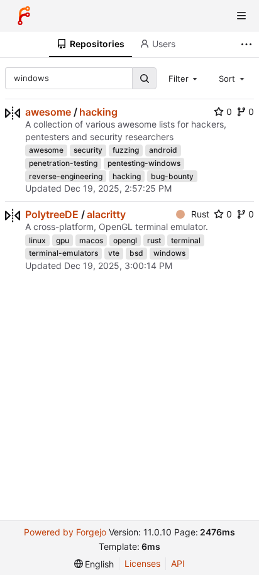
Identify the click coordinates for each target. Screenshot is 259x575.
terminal (186, 240)
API (178, 563)
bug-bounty (172, 176)
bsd (136, 253)
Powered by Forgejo (65, 532)
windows (169, 253)
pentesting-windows (143, 163)
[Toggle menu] (241, 15)
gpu (62, 240)
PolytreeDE (52, 214)
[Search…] (144, 78)
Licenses (142, 563)
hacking (98, 112)
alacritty (106, 214)
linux (37, 240)
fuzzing (126, 150)
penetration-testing (63, 163)
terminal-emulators (63, 253)
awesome (48, 112)
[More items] (248, 44)
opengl (125, 240)
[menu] (94, 564)
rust (154, 240)
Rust (200, 214)
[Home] (23, 15)
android (163, 150)
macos (91, 240)
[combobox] (184, 78)
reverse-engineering (65, 176)
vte (113, 253)
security (88, 150)
